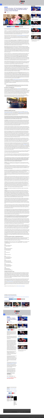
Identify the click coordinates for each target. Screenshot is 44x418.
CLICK (7, 377)
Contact (37, 417)
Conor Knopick (25, 144)
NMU (17, 4)
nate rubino (5, 297)
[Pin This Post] (17, 26)
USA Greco (3, 4)
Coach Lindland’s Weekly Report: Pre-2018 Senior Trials (11, 399)
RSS (16, 295)
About (30, 417)
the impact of (18, 79)
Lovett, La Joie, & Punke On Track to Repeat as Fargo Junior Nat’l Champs (8, 399)
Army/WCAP (15, 4)
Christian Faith (21, 4)
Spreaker (10, 295)
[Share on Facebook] (9, 26)
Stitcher (7, 295)
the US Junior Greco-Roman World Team (21, 35)
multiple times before (21, 112)
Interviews (11, 4)
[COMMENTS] (25, 26)
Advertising (19, 412)
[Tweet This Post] (13, 26)
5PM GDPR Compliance (33, 417)
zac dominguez (12, 297)
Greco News (7, 4)
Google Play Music (13, 295)
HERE (9, 377)
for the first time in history (10, 281)
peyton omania (9, 297)
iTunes (5, 295)
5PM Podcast (26, 4)
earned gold (18, 88)
